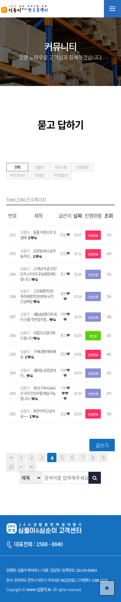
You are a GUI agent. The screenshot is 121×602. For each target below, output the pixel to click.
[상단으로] (107, 588)
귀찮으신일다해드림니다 (37, 335)
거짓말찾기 (60, 175)
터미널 (38, 175)
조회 (108, 215)
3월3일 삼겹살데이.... (38, 372)
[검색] (94, 478)
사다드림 (61, 167)
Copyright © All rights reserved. (43, 589)
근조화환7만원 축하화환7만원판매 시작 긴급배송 (36, 296)
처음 (11, 457)
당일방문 (82, 167)
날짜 (77, 215)
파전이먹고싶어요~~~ (37, 413)
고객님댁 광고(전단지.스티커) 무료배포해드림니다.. (38, 274)
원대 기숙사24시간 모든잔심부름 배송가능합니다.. (38, 393)
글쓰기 (102, 445)
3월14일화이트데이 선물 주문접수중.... (38, 316)
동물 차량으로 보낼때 (38, 235)
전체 (17, 167)
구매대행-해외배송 (38, 354)
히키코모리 (17, 175)
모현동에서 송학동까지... (38, 253)
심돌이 (38, 167)
